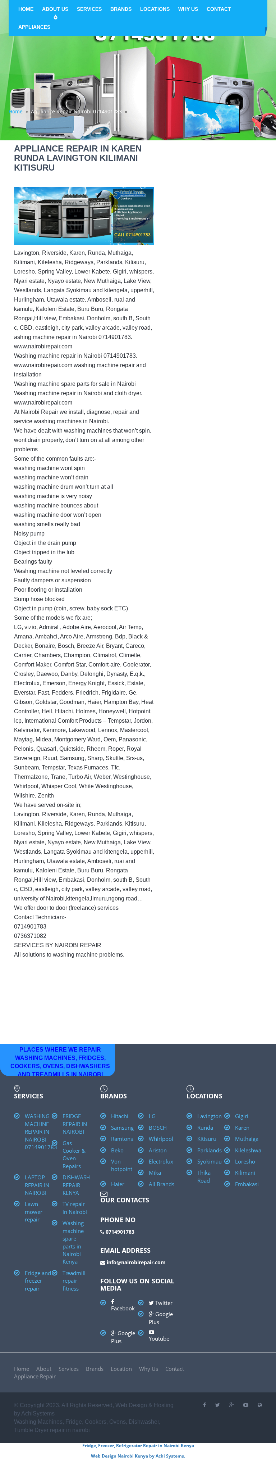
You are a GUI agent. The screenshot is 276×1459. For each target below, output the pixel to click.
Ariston (158, 1150)
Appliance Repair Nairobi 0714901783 (76, 111)
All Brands (161, 1184)
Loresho (245, 1161)
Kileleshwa (248, 1150)
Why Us (188, 9)
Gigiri (241, 1116)
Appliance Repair (35, 1376)
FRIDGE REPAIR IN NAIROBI (75, 1123)
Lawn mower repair (33, 1211)
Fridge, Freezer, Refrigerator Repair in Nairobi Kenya (138, 1445)
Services (89, 9)
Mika (155, 1172)
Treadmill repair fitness (74, 1280)
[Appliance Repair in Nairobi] (260, 1405)
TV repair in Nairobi (75, 1207)
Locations (155, 9)
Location (121, 1368)
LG (152, 1116)
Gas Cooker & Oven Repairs (74, 1154)
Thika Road (204, 1176)
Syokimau (209, 1161)
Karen (242, 1127)
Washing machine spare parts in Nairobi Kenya (73, 1242)
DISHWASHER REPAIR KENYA (79, 1185)
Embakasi (247, 1184)
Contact (219, 9)
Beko (117, 1150)
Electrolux (161, 1161)
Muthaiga (246, 1138)
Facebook (123, 1308)
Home (25, 9)
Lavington (209, 1116)
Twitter (163, 1302)
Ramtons (122, 1138)
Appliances (34, 27)
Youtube (159, 1338)
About (43, 1368)
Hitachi (119, 1116)
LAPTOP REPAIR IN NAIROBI (37, 1185)
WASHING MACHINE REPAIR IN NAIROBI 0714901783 (41, 1131)
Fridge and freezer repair (38, 1280)
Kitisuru (206, 1138)
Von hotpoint (121, 1165)
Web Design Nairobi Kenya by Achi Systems (137, 1456)
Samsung (122, 1127)
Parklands (209, 1150)
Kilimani (245, 1172)
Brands (121, 9)
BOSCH (158, 1127)
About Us (55, 9)
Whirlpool (161, 1138)
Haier (117, 1184)
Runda (205, 1127)
